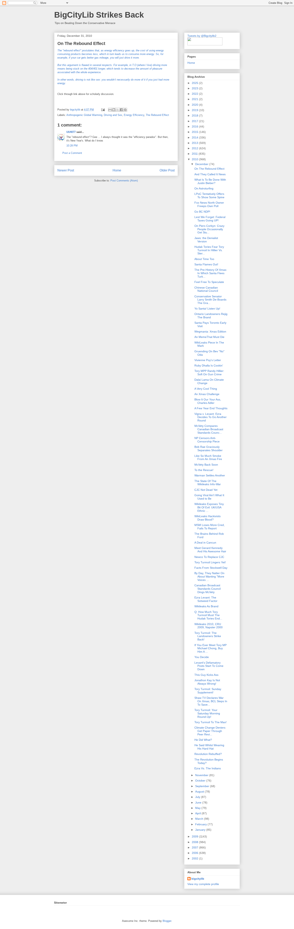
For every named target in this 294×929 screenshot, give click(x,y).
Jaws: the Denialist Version (206, 239)
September (202, 786)
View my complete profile (203, 884)
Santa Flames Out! (206, 264)
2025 (195, 83)
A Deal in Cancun (205, 542)
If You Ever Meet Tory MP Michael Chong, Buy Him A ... (210, 648)
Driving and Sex (113, 115)
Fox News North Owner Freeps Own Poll (209, 204)
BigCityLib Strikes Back (99, 14)
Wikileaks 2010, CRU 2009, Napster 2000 (208, 625)
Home (117, 170)
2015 (195, 131)
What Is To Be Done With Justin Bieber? (210, 181)
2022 (195, 93)
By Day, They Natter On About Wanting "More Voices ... (209, 576)
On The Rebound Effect (209, 168)
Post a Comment (72, 152)
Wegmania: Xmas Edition (210, 331)
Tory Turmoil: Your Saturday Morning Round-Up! (207, 713)
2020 (195, 104)
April (198, 813)
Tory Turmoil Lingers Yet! (210, 562)
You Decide (201, 657)
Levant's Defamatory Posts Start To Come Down (208, 666)
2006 (195, 852)
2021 (195, 99)
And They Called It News (210, 174)
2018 (195, 115)
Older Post (167, 170)
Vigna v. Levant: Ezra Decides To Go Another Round (210, 417)
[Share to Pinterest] (125, 110)
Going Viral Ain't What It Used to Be (209, 497)
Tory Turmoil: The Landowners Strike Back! (207, 636)
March (199, 818)
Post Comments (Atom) (124, 180)
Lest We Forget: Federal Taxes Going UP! (209, 218)
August (200, 791)
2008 (195, 842)
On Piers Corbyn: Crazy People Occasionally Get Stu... (209, 229)
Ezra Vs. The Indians (207, 768)
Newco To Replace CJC (209, 557)
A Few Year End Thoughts (210, 408)
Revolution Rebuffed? (208, 754)
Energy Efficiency (134, 115)
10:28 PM (72, 145)
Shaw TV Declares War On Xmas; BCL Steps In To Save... (210, 701)
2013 (195, 142)
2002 (195, 858)
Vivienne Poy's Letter (207, 360)
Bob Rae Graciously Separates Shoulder (208, 448)
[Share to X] (118, 110)
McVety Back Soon (206, 464)
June (198, 802)
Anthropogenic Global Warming (84, 115)
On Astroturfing (203, 188)
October (200, 780)
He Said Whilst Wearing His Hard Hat (209, 747)
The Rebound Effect (157, 115)
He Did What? (203, 739)
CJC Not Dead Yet (205, 489)
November (202, 775)
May (198, 808)
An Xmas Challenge (206, 394)
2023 (195, 88)
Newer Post (65, 170)
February (201, 824)
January (200, 829)
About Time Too (204, 259)
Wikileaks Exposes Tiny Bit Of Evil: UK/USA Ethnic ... (209, 507)
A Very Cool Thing (205, 388)
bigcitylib (75, 109)
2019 (195, 110)
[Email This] (110, 110)
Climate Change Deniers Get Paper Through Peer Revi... (209, 731)
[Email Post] (103, 109)
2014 (195, 137)
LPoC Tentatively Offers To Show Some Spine (209, 195)
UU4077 (71, 131)
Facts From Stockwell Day (210, 567)
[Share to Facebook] (121, 110)
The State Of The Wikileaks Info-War (207, 482)
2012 (195, 148)
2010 (195, 159)
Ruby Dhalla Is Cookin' (208, 365)
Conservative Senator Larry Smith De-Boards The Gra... (210, 300)
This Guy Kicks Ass (206, 674)
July (198, 797)
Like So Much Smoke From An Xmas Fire (208, 457)
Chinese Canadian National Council (206, 289)
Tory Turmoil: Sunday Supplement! (207, 690)
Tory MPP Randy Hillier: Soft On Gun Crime (209, 372)
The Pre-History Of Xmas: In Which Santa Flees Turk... (210, 273)
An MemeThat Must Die (209, 337)
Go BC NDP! (202, 211)
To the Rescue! (203, 470)
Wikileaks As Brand (206, 606)
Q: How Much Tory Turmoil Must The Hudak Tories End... (208, 615)
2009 (195, 836)
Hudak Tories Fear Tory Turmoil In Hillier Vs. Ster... (209, 250)
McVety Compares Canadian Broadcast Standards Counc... (208, 429)
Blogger (167, 920)
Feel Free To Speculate (209, 282)
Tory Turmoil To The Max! (210, 722)
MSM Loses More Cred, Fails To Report (209, 526)
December (202, 164)
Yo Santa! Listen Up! (207, 308)
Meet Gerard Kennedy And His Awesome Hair (210, 549)
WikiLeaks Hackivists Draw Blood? (207, 518)
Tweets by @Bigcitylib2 (201, 35)
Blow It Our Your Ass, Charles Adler (207, 401)
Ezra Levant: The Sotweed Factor (205, 599)
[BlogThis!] (114, 110)
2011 (195, 153)
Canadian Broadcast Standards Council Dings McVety (207, 589)
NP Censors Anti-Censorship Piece (207, 439)
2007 (195, 847)
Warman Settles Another (209, 475)
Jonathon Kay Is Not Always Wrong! (207, 682)
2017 (195, 121)
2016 (195, 126)
